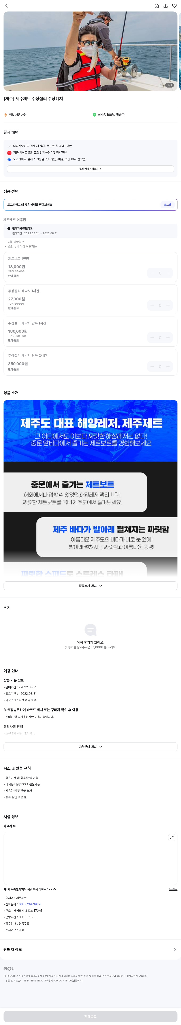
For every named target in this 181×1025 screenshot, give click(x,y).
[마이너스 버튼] (151, 273)
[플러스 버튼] (168, 273)
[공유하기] (165, 5)
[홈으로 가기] (156, 5)
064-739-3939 (30, 904)
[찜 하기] (174, 5)
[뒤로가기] (6, 5)
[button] (156, 5)
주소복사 (173, 889)
